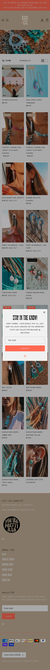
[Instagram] (25, 356)
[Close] (44, 312)
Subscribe (25, 348)
